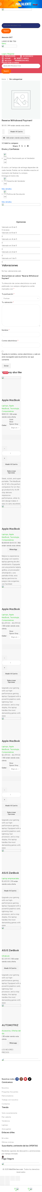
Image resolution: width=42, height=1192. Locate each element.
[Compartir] (12, 1178)
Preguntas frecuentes (10, 1092)
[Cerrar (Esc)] (17, 1178)
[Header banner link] (21, 4)
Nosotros (5, 1088)
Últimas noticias (8, 1142)
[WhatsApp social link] (25, 146)
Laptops (5, 1125)
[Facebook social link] (19, 146)
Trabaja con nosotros (10, 1100)
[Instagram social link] (21, 1079)
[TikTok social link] (29, 1079)
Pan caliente (6, 1117)
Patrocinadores (7, 1096)
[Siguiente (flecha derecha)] (7, 1183)
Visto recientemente (9, 1113)
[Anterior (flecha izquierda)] (2, 1183)
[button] (10, 968)
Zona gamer (6, 1129)
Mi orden (5, 1138)
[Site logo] (17, 15)
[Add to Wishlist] (3, 131)
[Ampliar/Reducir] (2, 1178)
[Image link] (21, 1068)
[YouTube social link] (25, 1079)
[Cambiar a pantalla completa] (7, 1178)
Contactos (6, 1104)
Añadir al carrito (16, 131)
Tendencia (6, 1121)
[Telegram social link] (27, 146)
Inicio (4, 79)
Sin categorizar (15, 79)
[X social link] (22, 146)
